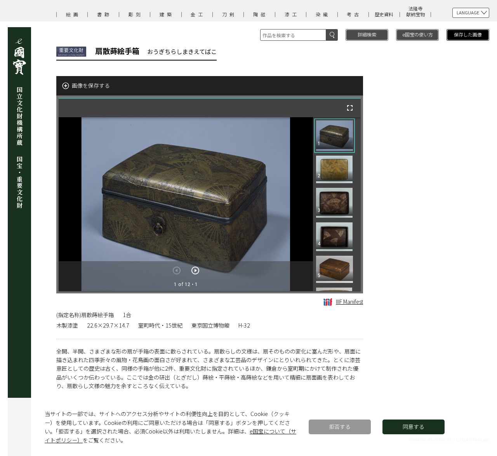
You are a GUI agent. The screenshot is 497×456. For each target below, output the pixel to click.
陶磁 (260, 14)
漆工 (292, 14)
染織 (323, 14)
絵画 (73, 14)
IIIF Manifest (349, 301)
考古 (354, 14)
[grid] (337, 204)
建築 (167, 14)
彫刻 (136, 14)
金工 (198, 14)
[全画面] (350, 108)
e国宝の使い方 (417, 34)
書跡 (104, 14)
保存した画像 (468, 34)
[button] (334, 135)
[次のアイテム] (195, 270)
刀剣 (229, 14)
